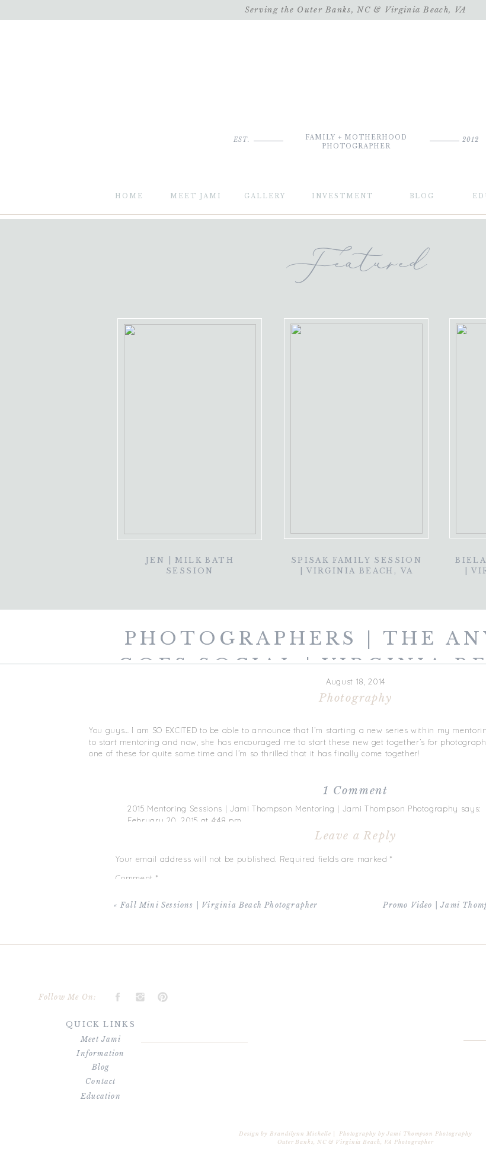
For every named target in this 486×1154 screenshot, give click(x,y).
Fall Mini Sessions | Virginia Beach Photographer (219, 905)
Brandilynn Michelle (300, 1133)
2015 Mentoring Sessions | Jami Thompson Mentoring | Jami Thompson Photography (292, 808)
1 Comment (355, 790)
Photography (355, 698)
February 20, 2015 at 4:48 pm (184, 820)
